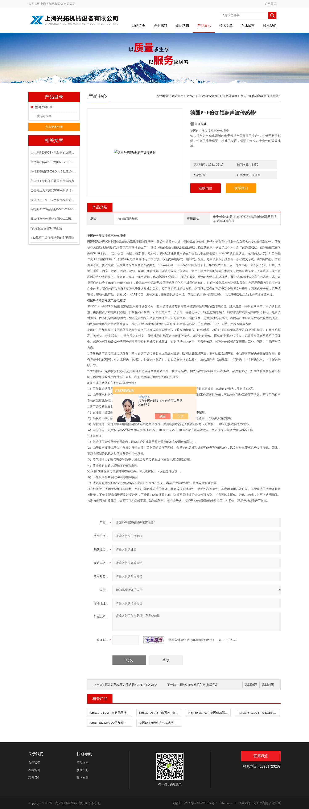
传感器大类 (44, 116)
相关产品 (99, 698)
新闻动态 (182, 25)
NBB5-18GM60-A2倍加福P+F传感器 (111, 722)
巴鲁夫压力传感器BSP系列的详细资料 (53, 190)
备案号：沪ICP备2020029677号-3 (194, 803)
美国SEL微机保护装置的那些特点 (52, 181)
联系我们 (269, 25)
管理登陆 (275, 803)
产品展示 (204, 25)
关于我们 (160, 25)
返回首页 (270, 3)
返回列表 (268, 684)
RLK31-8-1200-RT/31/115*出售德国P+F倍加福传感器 (259, 712)
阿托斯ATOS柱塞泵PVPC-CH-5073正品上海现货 (53, 209)
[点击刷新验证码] (153, 639)
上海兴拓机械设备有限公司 (57, 3)
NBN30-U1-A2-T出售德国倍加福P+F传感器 (111, 712)
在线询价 (205, 188)
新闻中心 (82, 770)
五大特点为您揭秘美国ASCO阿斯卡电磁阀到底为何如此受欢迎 (53, 218)
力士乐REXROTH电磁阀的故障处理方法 (53, 152)
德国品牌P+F (44, 107)
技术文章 (226, 25)
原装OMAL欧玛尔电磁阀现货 (198, 684)
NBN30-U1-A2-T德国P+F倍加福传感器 (160, 712)
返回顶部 (251, 684)
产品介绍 (99, 207)
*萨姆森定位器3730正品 (46, 228)
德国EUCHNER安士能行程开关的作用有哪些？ (53, 200)
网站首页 (138, 25)
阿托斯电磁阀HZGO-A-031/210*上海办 (53, 171)
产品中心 (193, 96)
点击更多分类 (54, 127)
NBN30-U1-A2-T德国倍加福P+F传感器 (209, 712)
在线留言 (248, 25)
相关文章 (54, 140)
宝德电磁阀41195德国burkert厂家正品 (53, 162)
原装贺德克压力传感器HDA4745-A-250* (131, 684)
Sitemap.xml (228, 803)
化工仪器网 (260, 803)
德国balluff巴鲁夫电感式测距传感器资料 (160, 722)
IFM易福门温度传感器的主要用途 (52, 237)
